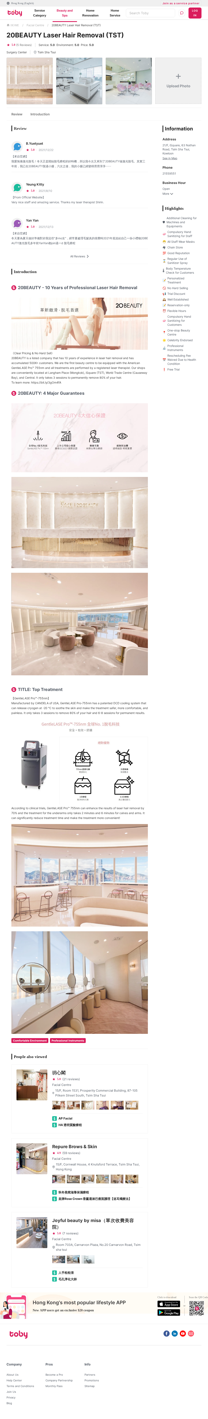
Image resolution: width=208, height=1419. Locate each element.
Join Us (11, 1391)
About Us (12, 1374)
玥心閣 (59, 1072)
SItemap (89, 1386)
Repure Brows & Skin (74, 1146)
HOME (15, 25)
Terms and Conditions (20, 1386)
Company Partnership (59, 1380)
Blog (9, 1403)
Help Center (14, 1380)
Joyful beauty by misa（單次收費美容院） (93, 1224)
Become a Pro (54, 1374)
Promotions (91, 1380)
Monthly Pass (54, 1386)
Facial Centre (35, 25)
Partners (89, 1374)
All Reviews (77, 256)
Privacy (10, 1397)
